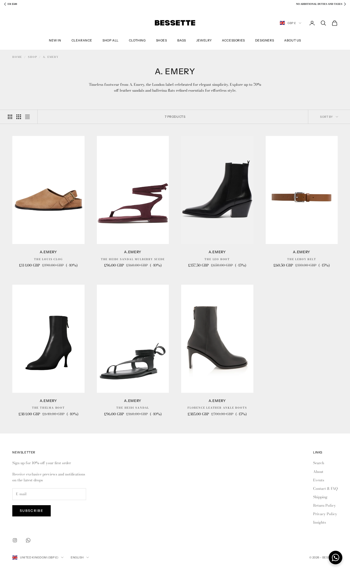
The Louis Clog (48, 259)
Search (318, 463)
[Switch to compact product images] (27, 117)
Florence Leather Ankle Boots (217, 408)
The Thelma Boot (48, 408)
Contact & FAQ (325, 488)
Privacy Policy (325, 514)
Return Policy (324, 505)
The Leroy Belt (301, 259)
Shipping (320, 497)
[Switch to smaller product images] (18, 117)
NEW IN (55, 40)
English (77, 557)
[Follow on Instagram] (14, 540)
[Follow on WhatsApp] (28, 540)
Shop (32, 57)
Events (318, 480)
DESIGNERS (264, 40)
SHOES (161, 40)
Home (17, 57)
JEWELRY (204, 40)
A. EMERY (50, 57)
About (318, 471)
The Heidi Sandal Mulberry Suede (133, 259)
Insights (319, 522)
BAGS (181, 40)
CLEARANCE (81, 40)
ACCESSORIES (233, 40)
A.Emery (48, 252)
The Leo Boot (217, 259)
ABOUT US (292, 40)
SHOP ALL (110, 40)
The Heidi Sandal (132, 408)
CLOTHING (137, 40)
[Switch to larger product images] (10, 117)
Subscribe (31, 511)
